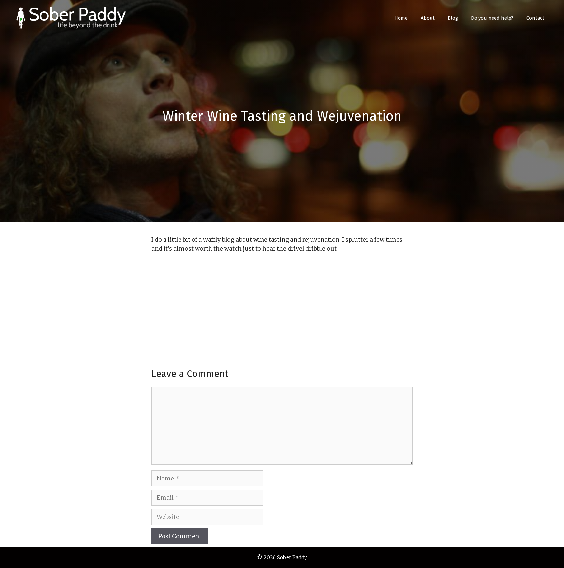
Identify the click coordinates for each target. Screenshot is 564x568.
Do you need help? (492, 18)
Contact (535, 18)
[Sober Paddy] (72, 17)
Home (401, 18)
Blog (453, 18)
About (428, 18)
